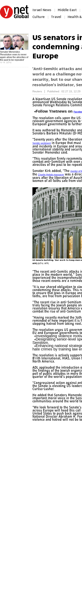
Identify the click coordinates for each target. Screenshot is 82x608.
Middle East (67, 10)
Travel (56, 17)
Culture (38, 17)
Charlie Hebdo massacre (68, 177)
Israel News (41, 10)
